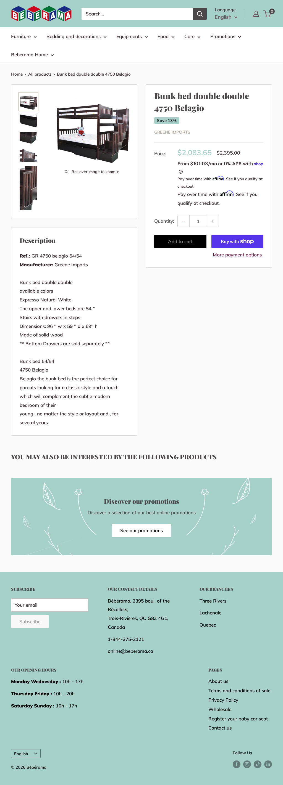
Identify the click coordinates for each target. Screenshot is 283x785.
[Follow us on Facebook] (236, 764)
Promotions (222, 36)
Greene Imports (172, 132)
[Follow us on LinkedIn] (268, 764)
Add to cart (180, 241)
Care (189, 36)
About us (218, 681)
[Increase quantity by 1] (213, 221)
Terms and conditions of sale (239, 690)
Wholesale (219, 709)
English (21, 753)
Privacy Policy (223, 700)
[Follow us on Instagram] (247, 764)
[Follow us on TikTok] (257, 764)
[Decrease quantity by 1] (183, 221)
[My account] (256, 14)
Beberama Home (29, 54)
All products (39, 74)
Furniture (21, 36)
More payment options (237, 255)
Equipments (129, 36)
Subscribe (29, 621)
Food (163, 36)
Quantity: (164, 221)
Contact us (220, 728)
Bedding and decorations (73, 36)
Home (17, 74)
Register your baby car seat (238, 719)
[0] (267, 13)
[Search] (200, 14)
